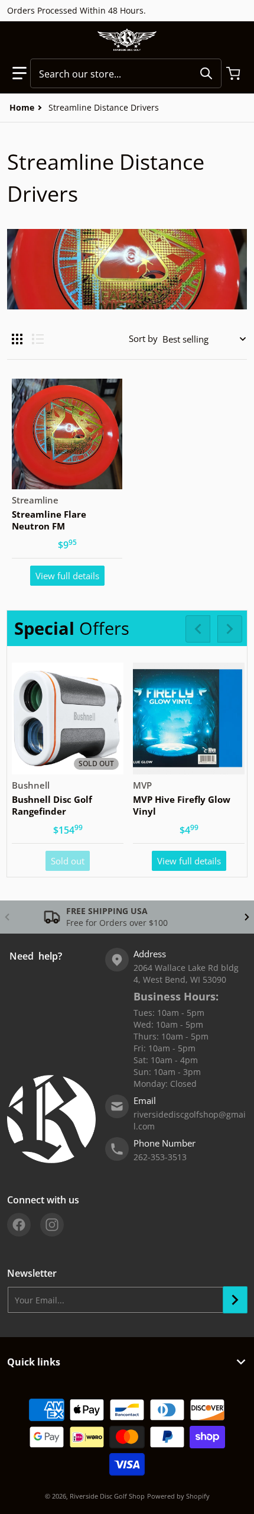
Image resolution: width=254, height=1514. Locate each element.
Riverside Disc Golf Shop (107, 1496)
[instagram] (52, 1225)
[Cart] (234, 73)
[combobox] (126, 73)
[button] (19, 73)
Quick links (33, 1362)
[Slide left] (197, 629)
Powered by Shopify (178, 1496)
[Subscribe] (235, 1299)
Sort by (143, 338)
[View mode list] (37, 339)
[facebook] (19, 1225)
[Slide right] (229, 629)
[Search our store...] (206, 73)
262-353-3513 (160, 1157)
